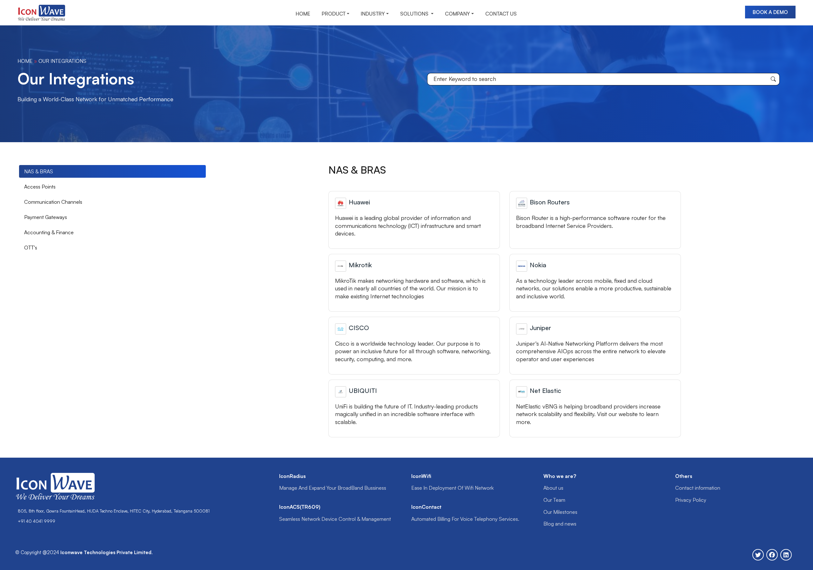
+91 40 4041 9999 (36, 521)
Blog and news (559, 523)
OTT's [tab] (30, 247)
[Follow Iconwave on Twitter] (758, 554)
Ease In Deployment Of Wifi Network (452, 488)
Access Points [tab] (40, 186)
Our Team (554, 500)
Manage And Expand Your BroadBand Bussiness (332, 488)
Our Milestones (560, 512)
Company (457, 13)
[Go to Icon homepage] (43, 12)
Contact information (697, 488)
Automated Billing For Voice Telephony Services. (465, 519)
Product (334, 13)
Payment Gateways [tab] (45, 217)
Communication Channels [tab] (53, 202)
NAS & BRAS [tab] (38, 171)
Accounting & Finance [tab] (49, 232)
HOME (303, 13)
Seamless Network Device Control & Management (335, 519)
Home (25, 61)
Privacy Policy (690, 500)
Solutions (415, 13)
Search (773, 79)
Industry (373, 13)
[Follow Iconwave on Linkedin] (786, 554)
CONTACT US (501, 13)
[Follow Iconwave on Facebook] (772, 554)
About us (553, 488)
